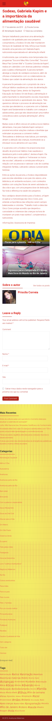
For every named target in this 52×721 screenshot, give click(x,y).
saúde (33, 707)
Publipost (3, 625)
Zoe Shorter (20, 711)
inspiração (27, 696)
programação (33, 703)
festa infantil (12, 692)
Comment (6, 329)
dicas (10, 685)
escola (33, 689)
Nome (5, 354)
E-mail (5, 365)
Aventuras (4, 474)
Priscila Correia (33, 27)
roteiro (23, 707)
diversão (28, 685)
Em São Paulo (5, 530)
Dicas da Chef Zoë (7, 513)
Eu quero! (3, 541)
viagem (4, 711)
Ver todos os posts (41, 285)
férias (3, 696)
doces (37, 685)
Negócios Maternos (7, 569)
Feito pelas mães (6, 547)
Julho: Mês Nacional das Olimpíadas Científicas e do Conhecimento (25, 425)
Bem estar (4, 491)
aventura (38, 674)
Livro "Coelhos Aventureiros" (11, 564)
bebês (25, 678)
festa (3, 692)
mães (17, 699)
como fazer (34, 678)
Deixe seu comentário (34, 31)
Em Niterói (4, 525)
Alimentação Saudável (13, 31)
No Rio (2, 575)
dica (3, 685)
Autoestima (4, 469)
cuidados (31, 681)
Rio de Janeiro (10, 707)
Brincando (4, 497)
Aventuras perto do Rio (8, 480)
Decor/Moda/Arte (7, 508)
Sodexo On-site (23, 43)
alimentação (6, 674)
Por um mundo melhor (8, 608)
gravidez (11, 696)
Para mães (4, 586)
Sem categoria (5, 642)
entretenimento (21, 688)
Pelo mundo (4, 597)
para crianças (7, 703)
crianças (8, 681)
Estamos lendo (6, 536)
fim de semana (37, 692)
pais (42, 700)
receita (46, 703)
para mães (19, 703)
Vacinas (3, 653)
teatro (41, 707)
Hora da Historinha (7, 558)
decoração (42, 681)
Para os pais (5, 592)
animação (27, 674)
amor (16, 674)
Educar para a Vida (7, 519)
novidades (35, 700)
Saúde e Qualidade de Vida (10, 636)
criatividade (20, 682)
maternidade (6, 700)
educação (6, 689)
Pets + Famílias (6, 603)
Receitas (3, 631)
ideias (19, 696)
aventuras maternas (11, 678)
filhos (23, 692)
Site (4, 377)
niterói (26, 699)
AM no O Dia (4, 463)
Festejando (4, 553)
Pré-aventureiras (6, 614)
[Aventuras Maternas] (26, 3)
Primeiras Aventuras (7, 620)
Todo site (3, 648)
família (42, 688)
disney (18, 685)
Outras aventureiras (7, 581)
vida (12, 710)
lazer (37, 696)
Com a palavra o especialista (11, 502)
